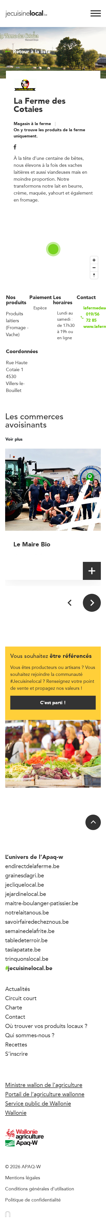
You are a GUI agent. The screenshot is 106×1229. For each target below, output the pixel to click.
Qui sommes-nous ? (30, 1035)
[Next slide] (92, 603)
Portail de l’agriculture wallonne (44, 1094)
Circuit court (21, 998)
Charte (13, 1007)
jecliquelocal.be (24, 884)
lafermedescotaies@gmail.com (91, 308)
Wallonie (15, 1112)
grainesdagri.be (24, 875)
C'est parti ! (53, 703)
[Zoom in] (94, 260)
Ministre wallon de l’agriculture (43, 1084)
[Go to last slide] (70, 603)
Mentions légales (22, 1177)
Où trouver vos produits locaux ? (46, 1026)
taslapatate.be (23, 949)
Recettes (16, 1044)
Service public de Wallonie (38, 1103)
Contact (15, 1016)
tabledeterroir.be (26, 940)
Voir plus (14, 439)
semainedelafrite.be (30, 931)
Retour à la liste (31, 51)
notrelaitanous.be (27, 912)
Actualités (17, 988)
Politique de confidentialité (33, 1199)
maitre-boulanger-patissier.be (41, 903)
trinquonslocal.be (26, 958)
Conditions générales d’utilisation (39, 1188)
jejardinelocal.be (25, 894)
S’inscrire (16, 1053)
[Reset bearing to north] (94, 275)
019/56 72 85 (92, 317)
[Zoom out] (94, 267)
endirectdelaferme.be (32, 866)
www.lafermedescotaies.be (91, 327)
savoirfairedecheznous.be (37, 921)
